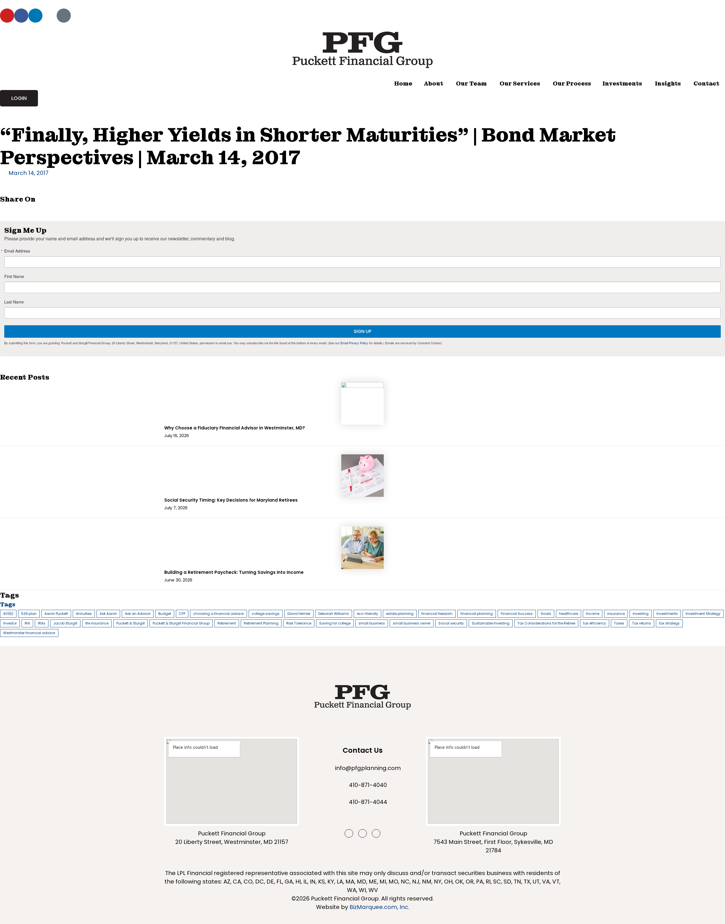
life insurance (96, 623)
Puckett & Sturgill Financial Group (181, 623)
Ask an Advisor (137, 613)
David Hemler (298, 613)
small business (372, 623)
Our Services (520, 83)
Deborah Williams (333, 613)
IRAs (41, 623)
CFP (182, 613)
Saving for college (335, 623)
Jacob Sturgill (65, 623)
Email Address (17, 251)
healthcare (568, 613)
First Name (14, 276)
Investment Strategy (703, 613)
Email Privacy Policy (354, 343)
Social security (451, 623)
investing (641, 613)
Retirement (227, 623)
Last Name (14, 302)
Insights (668, 83)
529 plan (29, 613)
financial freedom (437, 613)
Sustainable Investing (490, 623)
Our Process (572, 83)
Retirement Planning (261, 623)
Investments (622, 83)
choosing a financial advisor (218, 613)
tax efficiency (594, 623)
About (433, 83)
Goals (546, 613)
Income (592, 613)
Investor (10, 623)
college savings (266, 613)
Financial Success (517, 613)
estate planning (399, 613)
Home (403, 83)
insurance (616, 613)
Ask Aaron (108, 613)
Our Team (471, 83)
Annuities (84, 613)
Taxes (619, 623)
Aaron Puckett (56, 613)
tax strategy (669, 623)
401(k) (8, 613)
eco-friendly (367, 613)
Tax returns (641, 623)
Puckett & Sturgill (130, 623)
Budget (164, 613)
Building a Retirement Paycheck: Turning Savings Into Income (234, 572)
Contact (706, 83)
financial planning (476, 613)
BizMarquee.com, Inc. (379, 907)
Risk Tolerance (298, 623)
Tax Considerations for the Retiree (546, 623)
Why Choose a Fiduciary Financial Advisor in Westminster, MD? (234, 428)
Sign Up (362, 331)
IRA (27, 623)
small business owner (411, 623)
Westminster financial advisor (29, 632)
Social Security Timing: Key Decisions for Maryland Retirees (231, 500)
